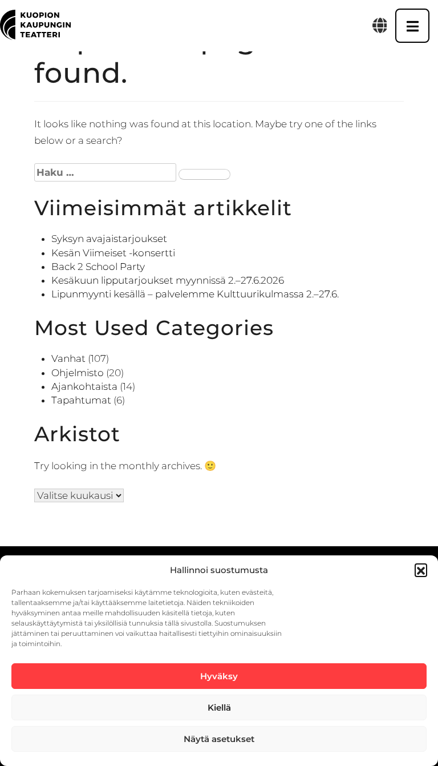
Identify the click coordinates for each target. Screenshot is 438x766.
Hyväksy (219, 676)
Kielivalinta (379, 26)
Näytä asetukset (219, 738)
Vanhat (68, 358)
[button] (421, 569)
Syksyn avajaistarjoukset (109, 238)
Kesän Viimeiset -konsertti (113, 253)
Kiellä (219, 707)
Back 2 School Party (98, 266)
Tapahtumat (81, 400)
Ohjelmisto (77, 372)
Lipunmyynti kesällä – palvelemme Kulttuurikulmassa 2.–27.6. (195, 294)
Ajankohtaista (84, 386)
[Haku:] (105, 172)
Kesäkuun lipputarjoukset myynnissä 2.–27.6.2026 (167, 280)
